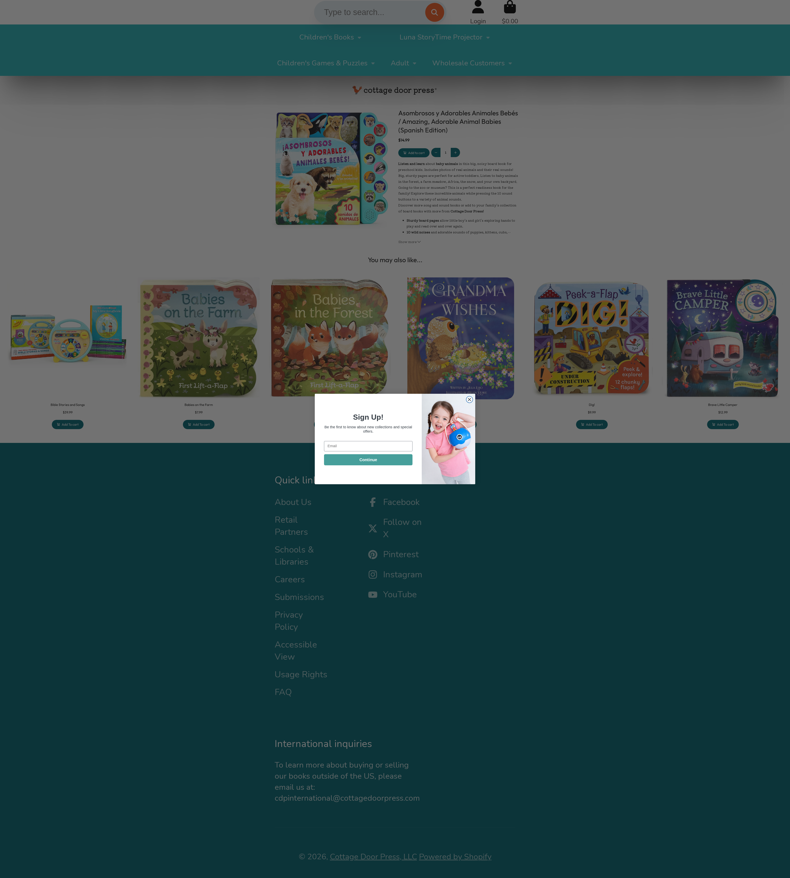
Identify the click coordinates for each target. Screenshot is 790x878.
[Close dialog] (469, 399)
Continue (368, 460)
